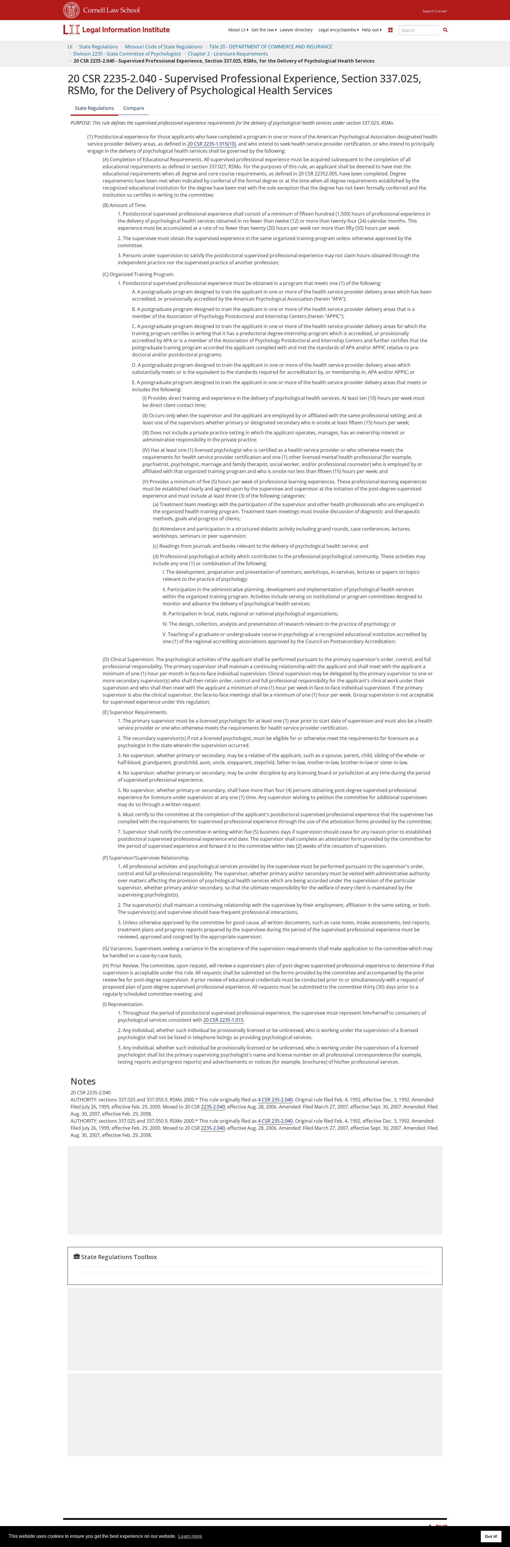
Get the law (262, 29)
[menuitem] (237, 30)
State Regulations (98, 46)
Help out (370, 29)
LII (70, 46)
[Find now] (445, 30)
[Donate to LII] (390, 30)
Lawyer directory (296, 29)
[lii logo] (129, 30)
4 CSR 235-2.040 (275, 1099)
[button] (445, 30)
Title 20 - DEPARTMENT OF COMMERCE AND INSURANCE (270, 46)
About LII (237, 29)
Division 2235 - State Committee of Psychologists (127, 53)
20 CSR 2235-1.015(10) (211, 144)
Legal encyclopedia (337, 29)
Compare (133, 108)
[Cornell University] (71, 9)
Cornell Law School (110, 9)
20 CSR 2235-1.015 (223, 1020)
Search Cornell (435, 11)
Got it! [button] (491, 1536)
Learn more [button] (190, 1536)
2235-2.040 (213, 1106)
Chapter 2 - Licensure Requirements (228, 53)
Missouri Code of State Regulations (163, 46)
